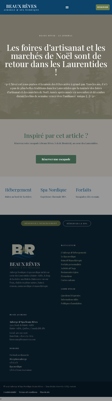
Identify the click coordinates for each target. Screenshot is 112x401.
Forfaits (83, 190)
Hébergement (18, 190)
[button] (67, 7)
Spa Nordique (53, 190)
